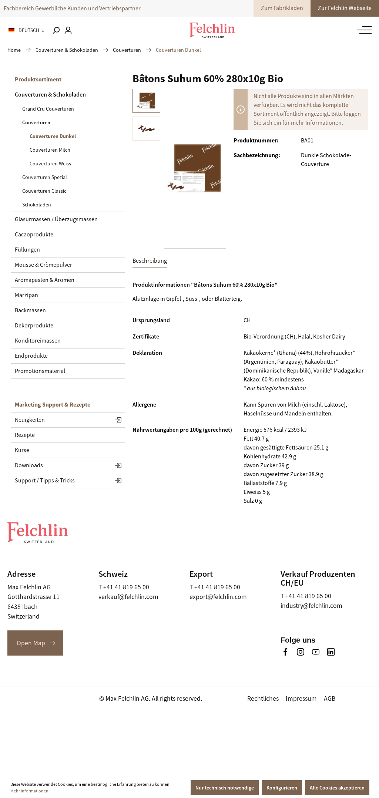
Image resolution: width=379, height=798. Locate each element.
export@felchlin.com (218, 597)
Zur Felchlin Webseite (345, 8)
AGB (329, 698)
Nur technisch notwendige (224, 787)
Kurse (22, 450)
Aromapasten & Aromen (44, 280)
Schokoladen (36, 204)
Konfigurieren (281, 787)
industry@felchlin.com (311, 606)
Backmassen (30, 310)
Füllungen (27, 249)
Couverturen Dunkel (53, 136)
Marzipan (26, 295)
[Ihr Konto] (68, 30)
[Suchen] (56, 30)
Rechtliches (263, 698)
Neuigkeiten (30, 420)
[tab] (150, 261)
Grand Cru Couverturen (48, 108)
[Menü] (362, 30)
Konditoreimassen (38, 340)
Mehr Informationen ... (31, 791)
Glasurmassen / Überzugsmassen (56, 219)
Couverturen (36, 122)
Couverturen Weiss (50, 163)
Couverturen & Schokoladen (50, 94)
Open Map (31, 643)
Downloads (29, 465)
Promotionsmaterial (40, 371)
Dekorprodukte (34, 325)
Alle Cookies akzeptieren (337, 787)
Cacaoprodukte (34, 234)
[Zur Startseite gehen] (212, 30)
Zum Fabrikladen (282, 8)
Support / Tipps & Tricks (45, 480)
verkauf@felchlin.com (128, 597)
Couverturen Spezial (44, 177)
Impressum (301, 698)
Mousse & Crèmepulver (43, 265)
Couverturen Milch (50, 150)
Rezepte (25, 435)
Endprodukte (31, 356)
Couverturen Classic (44, 191)
